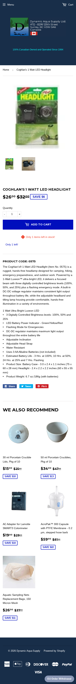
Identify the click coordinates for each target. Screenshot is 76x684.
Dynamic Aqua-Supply (28, 650)
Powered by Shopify (54, 650)
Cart (70, 4)
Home (6, 69)
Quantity (8, 207)
